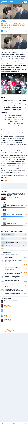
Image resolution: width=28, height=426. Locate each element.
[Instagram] (6, 330)
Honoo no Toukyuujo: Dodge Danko (12, 293)
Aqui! (5, 180)
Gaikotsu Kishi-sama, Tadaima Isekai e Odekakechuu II (13, 261)
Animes (3, 21)
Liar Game (7, 264)
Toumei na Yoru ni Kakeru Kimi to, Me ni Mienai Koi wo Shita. (13, 268)
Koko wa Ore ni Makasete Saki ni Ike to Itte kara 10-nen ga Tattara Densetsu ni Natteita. (14, 277)
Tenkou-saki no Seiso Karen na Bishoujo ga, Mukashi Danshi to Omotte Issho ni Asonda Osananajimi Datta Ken (13, 272)
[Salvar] (26, 31)
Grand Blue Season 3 (9, 257)
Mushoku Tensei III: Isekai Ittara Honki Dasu (15, 214)
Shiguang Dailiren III (11, 209)
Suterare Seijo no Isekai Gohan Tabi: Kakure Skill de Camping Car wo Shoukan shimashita (14, 290)
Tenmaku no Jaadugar (12, 223)
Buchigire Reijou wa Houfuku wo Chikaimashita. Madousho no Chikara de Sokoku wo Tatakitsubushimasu (13, 281)
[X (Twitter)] (2, 330)
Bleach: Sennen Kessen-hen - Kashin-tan (15, 205)
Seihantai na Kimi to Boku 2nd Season (15, 219)
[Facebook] (9, 330)
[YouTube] (13, 330)
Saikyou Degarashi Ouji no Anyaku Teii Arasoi (13, 285)
